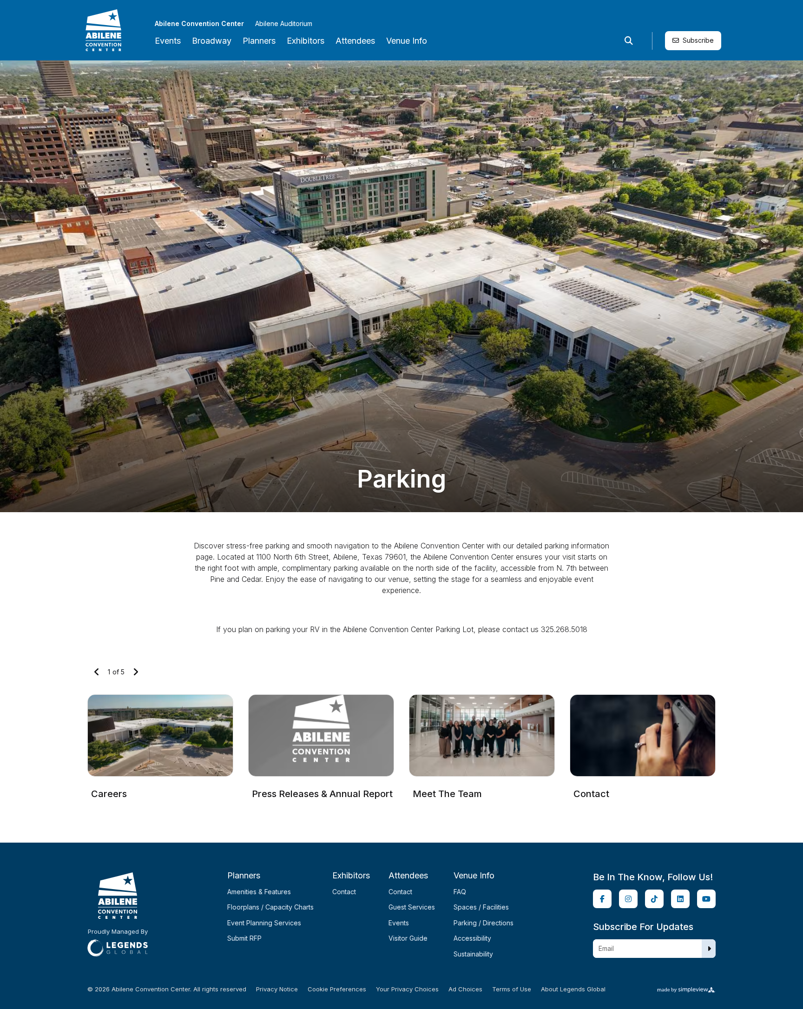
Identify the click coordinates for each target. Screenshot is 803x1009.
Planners (259, 41)
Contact (591, 793)
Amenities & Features (259, 892)
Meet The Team (447, 793)
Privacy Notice (277, 989)
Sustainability (473, 954)
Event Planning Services (264, 923)
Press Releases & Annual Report (322, 793)
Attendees (355, 41)
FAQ (460, 892)
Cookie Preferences (337, 989)
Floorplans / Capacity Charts (270, 907)
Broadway (211, 41)
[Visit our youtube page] (706, 899)
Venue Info (406, 41)
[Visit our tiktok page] (654, 899)
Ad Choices (465, 989)
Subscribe (698, 40)
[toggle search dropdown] (628, 41)
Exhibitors (305, 41)
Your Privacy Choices (407, 989)
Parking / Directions (483, 923)
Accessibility (472, 938)
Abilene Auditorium (283, 23)
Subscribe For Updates (643, 926)
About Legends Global (573, 989)
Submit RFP (244, 938)
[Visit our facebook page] (602, 899)
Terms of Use (511, 989)
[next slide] (135, 672)
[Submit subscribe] (709, 948)
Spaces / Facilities (481, 907)
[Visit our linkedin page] (680, 899)
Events (168, 41)
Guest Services (411, 907)
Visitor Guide (408, 938)
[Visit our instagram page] (628, 899)
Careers (109, 793)
